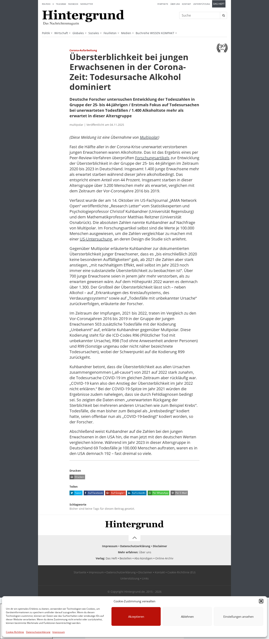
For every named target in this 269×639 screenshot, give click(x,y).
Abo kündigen (143, 558)
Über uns (175, 4)
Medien (126, 33)
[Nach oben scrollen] (134, 538)
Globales (78, 33)
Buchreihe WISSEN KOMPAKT (155, 33)
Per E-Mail (181, 493)
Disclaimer (160, 546)
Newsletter (86, 4)
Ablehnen (187, 617)
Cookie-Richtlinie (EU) (181, 572)
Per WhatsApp (160, 493)
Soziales (93, 33)
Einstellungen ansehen (238, 617)
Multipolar (149, 137)
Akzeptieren (136, 617)
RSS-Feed (46, 4)
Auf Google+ (117, 493)
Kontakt (186, 4)
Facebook (73, 4)
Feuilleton (110, 33)
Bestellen (126, 558)
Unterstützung (201, 4)
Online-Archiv (164, 558)
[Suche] (223, 15)
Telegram (61, 4)
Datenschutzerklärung (38, 632)
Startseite (162, 4)
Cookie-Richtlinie (15, 632)
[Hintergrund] (83, 16)
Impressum (58, 632)
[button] (261, 601)
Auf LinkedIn (138, 493)
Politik (46, 33)
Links (145, 578)
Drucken (79, 477)
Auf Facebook (95, 493)
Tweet (77, 493)
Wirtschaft (61, 33)
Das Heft (218, 4)
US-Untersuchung (96, 239)
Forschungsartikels (152, 157)
